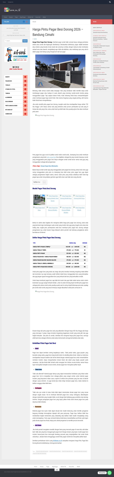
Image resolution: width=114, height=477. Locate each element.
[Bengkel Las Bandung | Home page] (12, 10)
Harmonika (103, 50)
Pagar (16, 17)
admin (35, 39)
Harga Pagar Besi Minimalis (49, 166)
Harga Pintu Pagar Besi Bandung (42, 451)
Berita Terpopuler (97, 30)
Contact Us (10, 2)
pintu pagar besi (51, 157)
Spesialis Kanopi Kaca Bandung (100, 32)
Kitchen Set (30, 17)
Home (4, 2)
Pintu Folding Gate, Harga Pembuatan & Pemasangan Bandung (99, 54)
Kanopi (11, 17)
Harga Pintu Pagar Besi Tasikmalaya (39, 453)
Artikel (44, 17)
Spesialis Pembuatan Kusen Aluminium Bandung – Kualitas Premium (100, 39)
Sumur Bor (37, 17)
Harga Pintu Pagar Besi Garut (67, 451)
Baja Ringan (23, 17)
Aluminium (95, 35)
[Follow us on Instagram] (27, 22)
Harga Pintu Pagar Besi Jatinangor (80, 451)
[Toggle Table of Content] (43, 182)
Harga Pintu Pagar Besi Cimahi (55, 451)
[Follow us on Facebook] (24, 22)
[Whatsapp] (109, 473)
